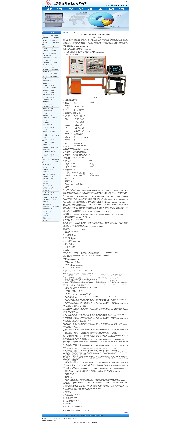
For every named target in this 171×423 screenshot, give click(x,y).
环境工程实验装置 (47, 183)
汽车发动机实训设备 (48, 104)
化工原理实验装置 (47, 190)
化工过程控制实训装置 (48, 85)
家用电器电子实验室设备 (49, 167)
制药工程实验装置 (47, 195)
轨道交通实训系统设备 (48, 92)
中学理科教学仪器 (47, 211)
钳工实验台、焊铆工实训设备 (50, 76)
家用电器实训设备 (47, 60)
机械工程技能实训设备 (48, 97)
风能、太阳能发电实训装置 (49, 87)
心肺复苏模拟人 (47, 218)
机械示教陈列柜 (47, 204)
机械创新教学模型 (47, 208)
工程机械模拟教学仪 (48, 99)
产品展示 (78, 415)
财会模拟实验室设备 (48, 83)
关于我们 (73, 415)
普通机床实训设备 (47, 71)
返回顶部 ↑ (126, 412)
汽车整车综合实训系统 (48, 127)
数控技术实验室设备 (48, 165)
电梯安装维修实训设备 (48, 178)
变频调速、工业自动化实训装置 (50, 67)
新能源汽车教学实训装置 (49, 131)
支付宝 (49, 418)
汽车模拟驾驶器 (47, 101)
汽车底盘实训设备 (47, 113)
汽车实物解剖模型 (47, 111)
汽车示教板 (45, 120)
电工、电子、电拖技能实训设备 (50, 35)
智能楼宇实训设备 (47, 78)
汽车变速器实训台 (47, 115)
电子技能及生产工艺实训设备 (50, 40)
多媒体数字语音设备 (48, 176)
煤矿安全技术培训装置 (48, 90)
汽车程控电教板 (47, 122)
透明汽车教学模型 (47, 124)
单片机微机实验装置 (48, 169)
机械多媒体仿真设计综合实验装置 (51, 206)
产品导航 (98, 415)
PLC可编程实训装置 (48, 55)
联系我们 (103, 415)
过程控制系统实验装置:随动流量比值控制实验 (78, 410)
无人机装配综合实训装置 (49, 151)
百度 (53, 418)
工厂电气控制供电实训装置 (49, 53)
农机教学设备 (46, 149)
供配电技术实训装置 (48, 48)
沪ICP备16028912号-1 (92, 422)
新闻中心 (83, 415)
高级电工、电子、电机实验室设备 (51, 159)
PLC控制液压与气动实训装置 (50, 62)
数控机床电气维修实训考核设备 (50, 69)
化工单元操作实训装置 (48, 192)
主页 (69, 32)
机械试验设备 (46, 215)
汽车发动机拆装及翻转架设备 (50, 117)
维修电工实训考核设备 (48, 46)
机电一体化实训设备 (48, 64)
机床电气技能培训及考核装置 (50, 74)
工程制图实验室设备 (48, 81)
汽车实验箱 (45, 134)
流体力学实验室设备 (48, 185)
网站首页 (68, 415)
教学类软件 (45, 220)
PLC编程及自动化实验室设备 (50, 57)
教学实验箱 (45, 201)
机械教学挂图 (46, 213)
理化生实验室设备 (47, 181)
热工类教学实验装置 (48, 188)
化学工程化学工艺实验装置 (49, 199)
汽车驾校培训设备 (47, 129)
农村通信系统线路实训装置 (49, 50)
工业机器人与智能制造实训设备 (50, 147)
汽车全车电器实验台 (48, 106)
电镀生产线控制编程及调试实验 (74, 406)
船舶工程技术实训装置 (48, 94)
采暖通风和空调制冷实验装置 (50, 197)
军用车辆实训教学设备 (48, 142)
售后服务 (88, 415)
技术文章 (73, 32)
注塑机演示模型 (47, 144)
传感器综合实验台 (47, 171)
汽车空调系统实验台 (48, 108)
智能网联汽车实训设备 (48, 154)
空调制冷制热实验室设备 (49, 174)
